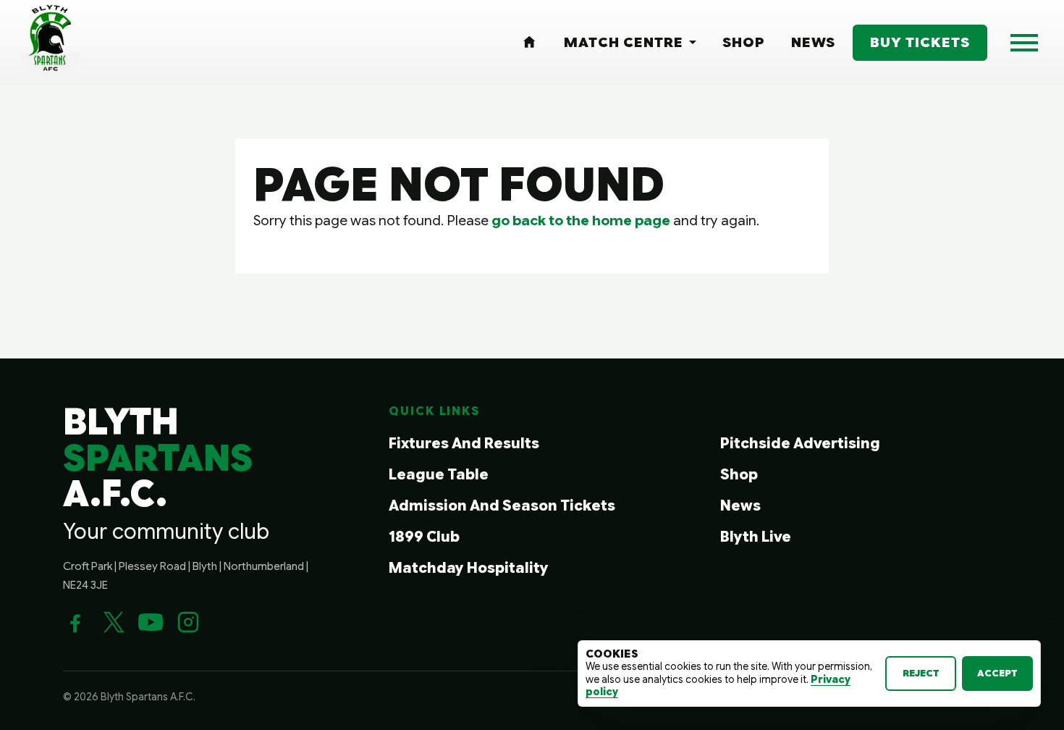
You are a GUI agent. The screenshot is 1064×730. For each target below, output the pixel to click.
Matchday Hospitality (469, 568)
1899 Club (424, 537)
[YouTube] (150, 622)
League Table (439, 475)
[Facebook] (75, 622)
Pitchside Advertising (800, 444)
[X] (113, 622)
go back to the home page (580, 220)
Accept (997, 673)
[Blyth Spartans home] (50, 42)
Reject (921, 673)
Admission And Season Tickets (502, 506)
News (740, 506)
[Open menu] (1024, 42)
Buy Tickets (920, 42)
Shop (739, 475)
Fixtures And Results (464, 444)
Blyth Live (755, 537)
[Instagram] (188, 622)
